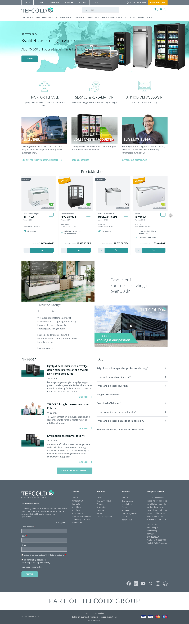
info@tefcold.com (159, 543)
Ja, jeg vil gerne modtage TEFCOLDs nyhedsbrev (45, 555)
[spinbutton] (27, 250)
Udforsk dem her (80, 160)
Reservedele (144, 17)
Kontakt (74, 497)
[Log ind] (161, 10)
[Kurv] (166, 10)
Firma (24, 545)
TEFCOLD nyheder (104, 516)
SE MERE (30, 58)
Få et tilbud (76, 507)
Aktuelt (27, 17)
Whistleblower (94, 620)
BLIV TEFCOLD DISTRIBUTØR (134, 160)
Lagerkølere (62, 17)
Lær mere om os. (45, 348)
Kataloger (101, 510)
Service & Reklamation (81, 516)
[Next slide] (171, 215)
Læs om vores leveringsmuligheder (39, 160)
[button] (132, 368)
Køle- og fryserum (129, 513)
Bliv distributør (157, 2)
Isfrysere (92, 17)
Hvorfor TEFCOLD (104, 501)
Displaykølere (43, 17)
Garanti (100, 513)
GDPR (87, 613)
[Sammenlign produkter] (51, 215)
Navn (24, 536)
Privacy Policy (98, 613)
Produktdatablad (47, 207)
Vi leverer (101, 504)
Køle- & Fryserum (111, 17)
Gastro (128, 17)
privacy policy (36, 567)
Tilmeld (30, 574)
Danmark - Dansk (138, 2)
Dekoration (101, 507)
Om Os (99, 497)
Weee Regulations (109, 617)
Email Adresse (28, 526)
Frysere (78, 17)
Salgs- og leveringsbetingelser (85, 617)
